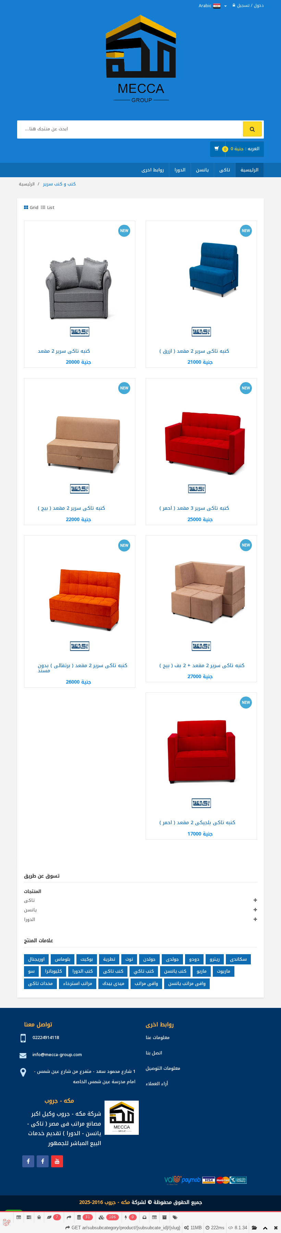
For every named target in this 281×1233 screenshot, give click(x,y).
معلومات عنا (158, 1037)
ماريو (202, 971)
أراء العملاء (157, 1083)
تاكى (224, 170)
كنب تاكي (144, 971)
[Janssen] (43, 1161)
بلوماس (62, 959)
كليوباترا (53, 971)
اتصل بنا (154, 1053)
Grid (34, 208)
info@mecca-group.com (57, 1054)
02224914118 (46, 1037)
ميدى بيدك (113, 983)
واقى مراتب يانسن (187, 983)
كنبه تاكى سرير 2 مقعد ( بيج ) (71, 508)
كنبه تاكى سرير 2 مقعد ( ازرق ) (194, 351)
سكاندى (238, 959)
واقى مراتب (146, 983)
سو (31, 971)
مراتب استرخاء (77, 983)
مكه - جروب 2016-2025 (104, 1202)
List (50, 208)
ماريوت (223, 971)
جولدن (149, 959)
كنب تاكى (113, 971)
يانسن (202, 170)
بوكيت (87, 959)
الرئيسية (249, 170)
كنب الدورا (82, 971)
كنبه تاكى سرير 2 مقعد (64, 351)
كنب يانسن (175, 971)
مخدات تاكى (40, 983)
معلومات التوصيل (163, 1068)
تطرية (109, 959)
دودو (194, 959)
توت (129, 959)
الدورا (179, 170)
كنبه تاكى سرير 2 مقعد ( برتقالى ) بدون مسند (82, 668)
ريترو (215, 959)
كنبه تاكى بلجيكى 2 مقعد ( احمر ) (197, 822)
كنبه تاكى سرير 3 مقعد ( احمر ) (194, 508)
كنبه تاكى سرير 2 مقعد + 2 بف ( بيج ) (202, 665)
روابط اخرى (153, 170)
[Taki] (28, 1161)
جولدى (172, 959)
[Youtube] (57, 1161)
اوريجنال (36, 959)
